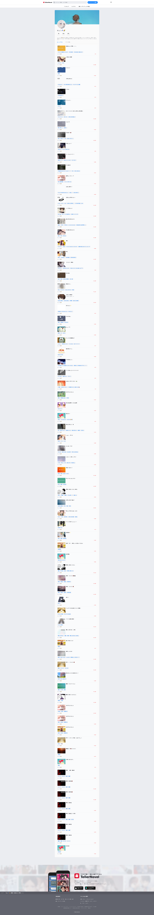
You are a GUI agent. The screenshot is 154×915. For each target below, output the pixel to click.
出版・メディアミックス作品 (60, 901)
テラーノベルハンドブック (64, 906)
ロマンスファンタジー (90, 899)
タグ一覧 (62, 899)
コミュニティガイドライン (73, 906)
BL (80, 903)
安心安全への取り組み (80, 906)
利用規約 (59, 906)
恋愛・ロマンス (82, 899)
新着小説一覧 (58, 899)
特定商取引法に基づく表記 (88, 906)
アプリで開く (68, 42)
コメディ (86, 903)
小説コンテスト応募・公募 (69, 899)
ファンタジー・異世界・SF (84, 901)
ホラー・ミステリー (93, 901)
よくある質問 (94, 906)
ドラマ (83, 903)
